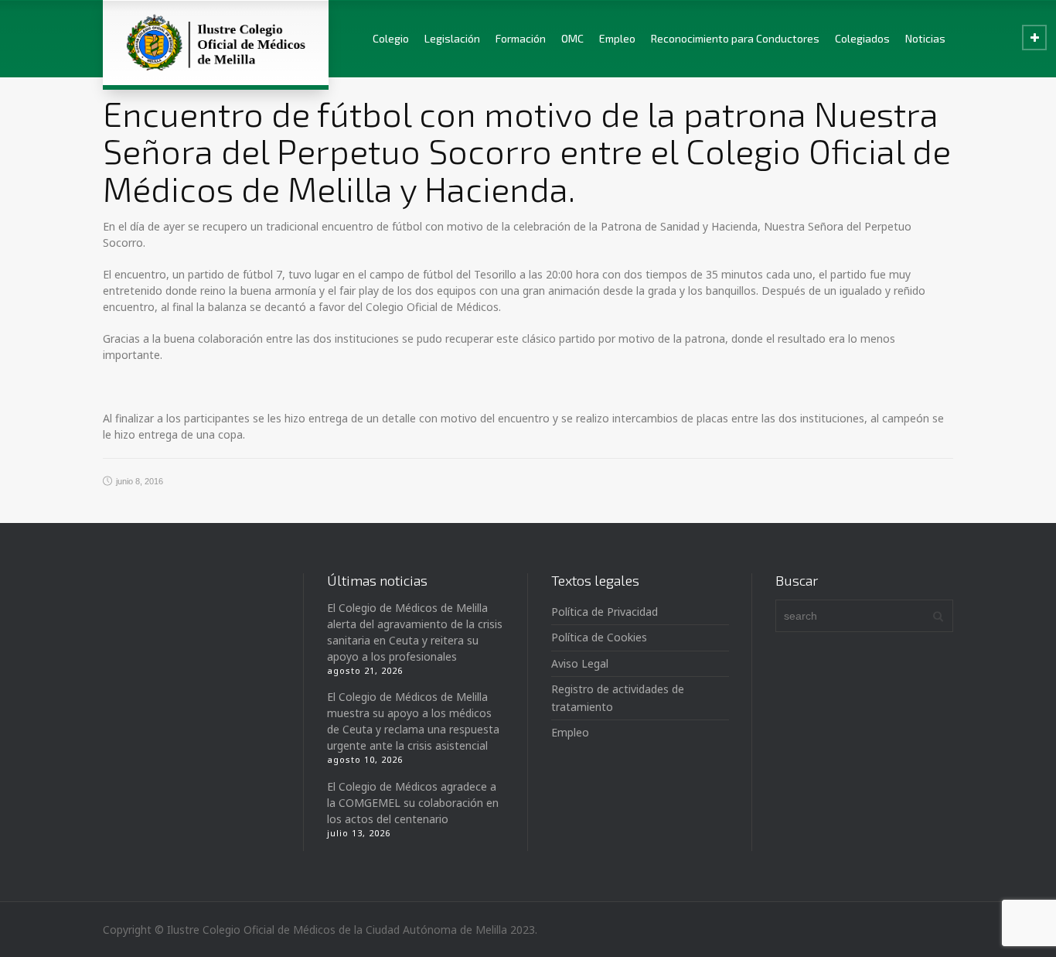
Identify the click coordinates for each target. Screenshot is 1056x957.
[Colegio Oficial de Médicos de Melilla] (216, 42)
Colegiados (862, 38)
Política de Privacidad (604, 611)
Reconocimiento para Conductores (735, 38)
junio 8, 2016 (139, 481)
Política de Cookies (599, 637)
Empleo (617, 38)
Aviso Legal (579, 663)
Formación (521, 38)
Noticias (925, 38)
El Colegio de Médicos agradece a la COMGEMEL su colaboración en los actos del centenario (413, 802)
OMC (572, 38)
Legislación (452, 38)
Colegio (391, 38)
